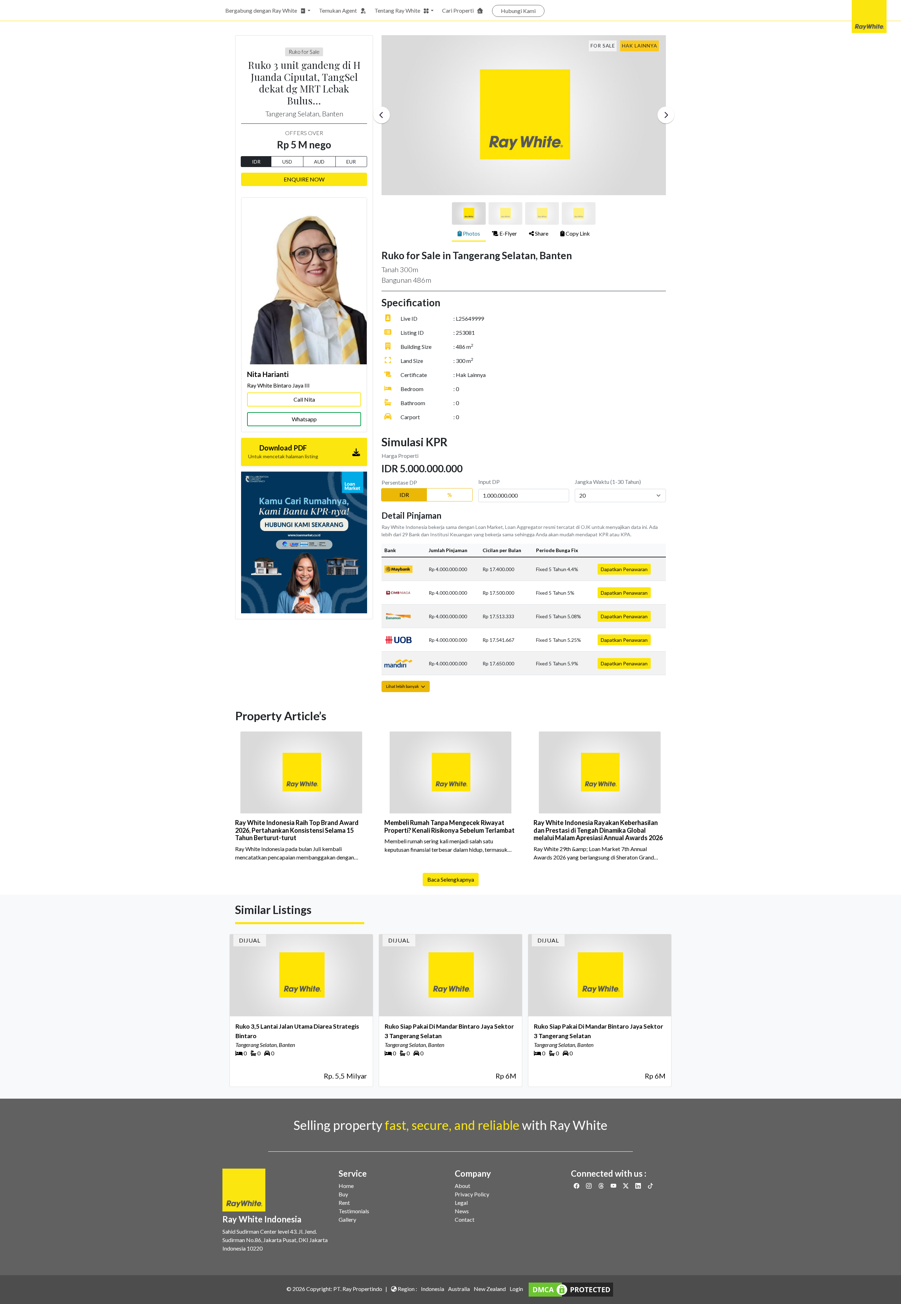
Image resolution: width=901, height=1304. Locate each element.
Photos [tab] (471, 233)
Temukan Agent (338, 10)
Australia (459, 1288)
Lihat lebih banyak (403, 686)
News (462, 1211)
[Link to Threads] (601, 1185)
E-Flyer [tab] (507, 233)
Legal (461, 1202)
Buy (343, 1194)
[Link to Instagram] (589, 1185)
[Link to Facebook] (577, 1185)
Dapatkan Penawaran (624, 569)
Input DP (489, 481)
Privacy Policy (472, 1194)
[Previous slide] (381, 115)
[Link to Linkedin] (638, 1185)
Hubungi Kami (518, 10)
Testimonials (354, 1211)
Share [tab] (541, 233)
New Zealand (490, 1288)
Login (516, 1288)
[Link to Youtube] (614, 1185)
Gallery (347, 1219)
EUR (351, 162)
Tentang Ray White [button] (397, 10)
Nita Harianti (268, 374)
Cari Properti (458, 10)
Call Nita (304, 399)
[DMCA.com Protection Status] (571, 1288)
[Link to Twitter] (626, 1185)
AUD (319, 162)
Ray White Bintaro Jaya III (278, 385)
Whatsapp (304, 419)
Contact (464, 1219)
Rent (344, 1202)
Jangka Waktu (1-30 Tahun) (608, 481)
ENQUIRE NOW (304, 179)
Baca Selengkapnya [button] (450, 879)
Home (346, 1185)
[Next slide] (665, 115)
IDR (256, 162)
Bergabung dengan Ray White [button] (261, 10)
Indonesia (432, 1288)
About (462, 1185)
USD (287, 162)
